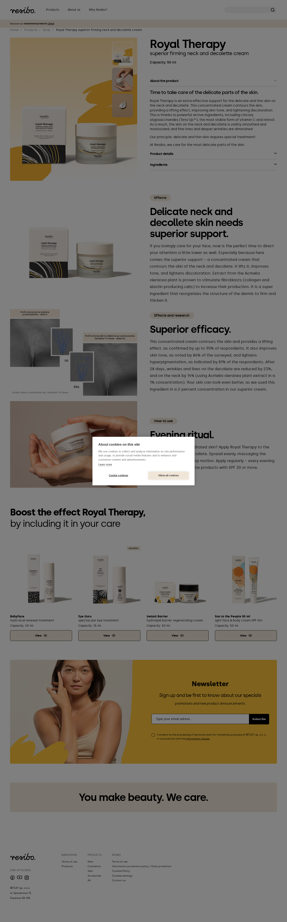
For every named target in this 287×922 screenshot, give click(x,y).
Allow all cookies (168, 475)
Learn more (105, 464)
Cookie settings (118, 475)
